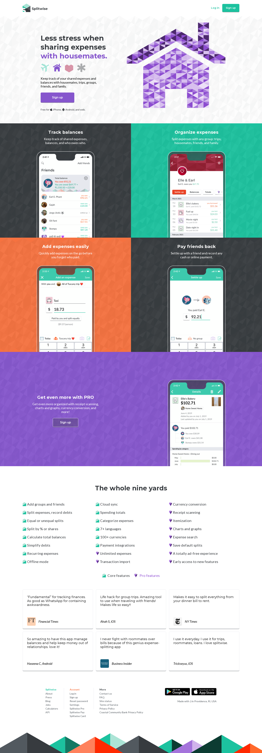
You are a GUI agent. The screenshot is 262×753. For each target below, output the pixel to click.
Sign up (231, 7)
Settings (74, 704)
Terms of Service (108, 704)
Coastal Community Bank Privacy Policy (121, 712)
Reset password (79, 701)
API (47, 712)
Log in (215, 7)
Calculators (51, 708)
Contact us (105, 693)
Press (48, 697)
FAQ (101, 697)
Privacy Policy (107, 708)
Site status (105, 701)
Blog (47, 701)
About (49, 693)
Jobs (48, 704)
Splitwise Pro (77, 708)
